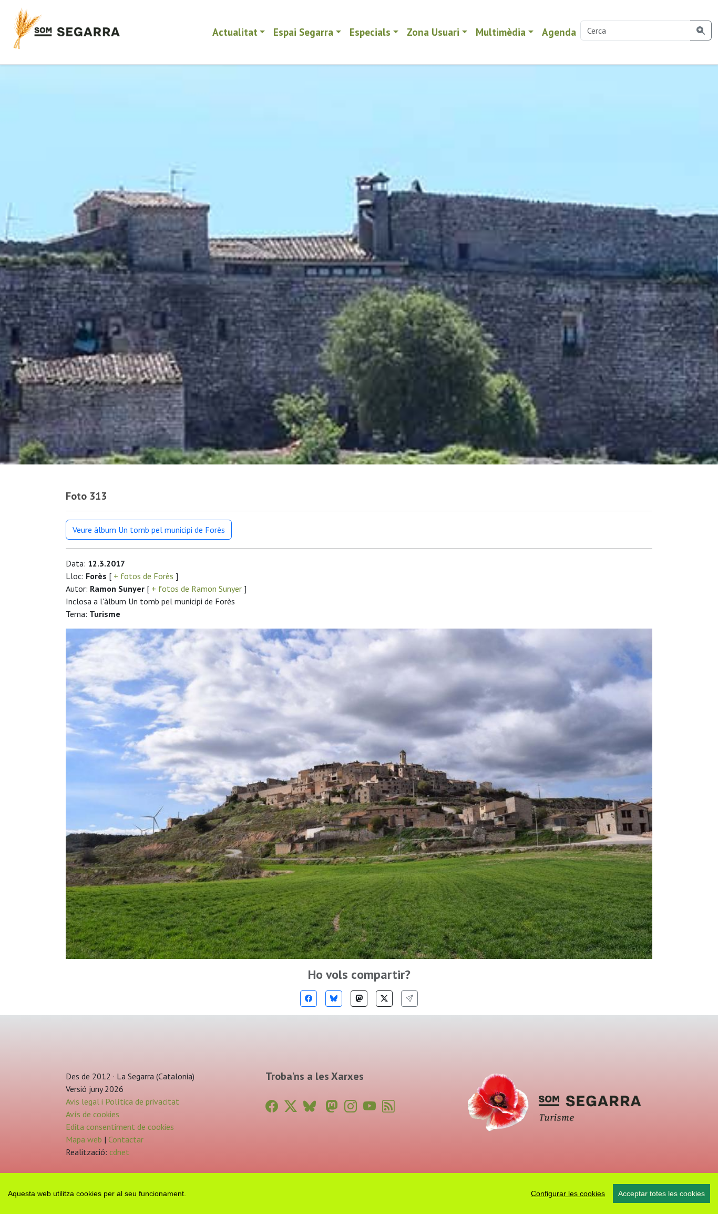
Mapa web (84, 1139)
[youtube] (369, 1106)
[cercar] (701, 31)
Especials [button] (370, 31)
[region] (359, 1193)
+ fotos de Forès (143, 576)
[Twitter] (384, 998)
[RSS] (388, 1106)
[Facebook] (308, 998)
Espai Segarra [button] (303, 31)
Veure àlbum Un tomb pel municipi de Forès (149, 529)
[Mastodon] (359, 998)
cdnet (118, 1152)
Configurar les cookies (568, 1193)
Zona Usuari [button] (433, 31)
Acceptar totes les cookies (661, 1193)
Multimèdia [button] (501, 31)
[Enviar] (409, 998)
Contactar (125, 1139)
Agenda (559, 31)
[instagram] (350, 1106)
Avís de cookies (92, 1114)
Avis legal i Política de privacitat (122, 1101)
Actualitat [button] (235, 31)
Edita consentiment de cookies (120, 1126)
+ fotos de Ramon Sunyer (196, 588)
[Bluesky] (333, 998)
